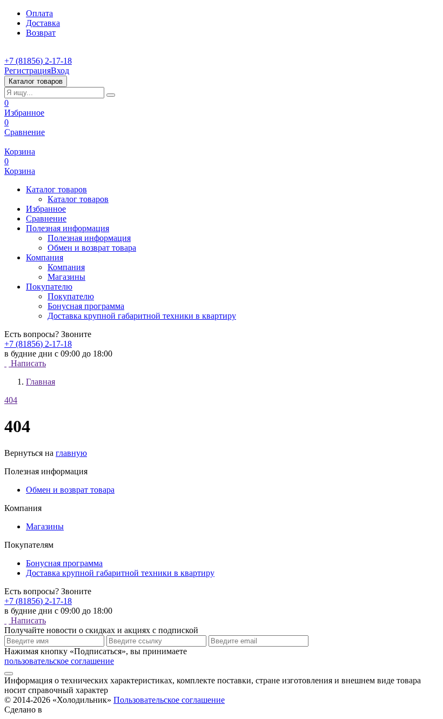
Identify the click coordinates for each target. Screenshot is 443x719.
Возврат (41, 32)
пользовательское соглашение (59, 661)
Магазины (66, 276)
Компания (66, 267)
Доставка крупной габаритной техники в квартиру (142, 315)
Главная (40, 381)
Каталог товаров (78, 199)
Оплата (39, 13)
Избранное (24, 107)
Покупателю (71, 296)
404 (10, 400)
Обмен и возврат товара (92, 247)
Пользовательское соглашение (169, 699)
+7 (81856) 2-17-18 (38, 60)
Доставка (43, 23)
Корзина (19, 151)
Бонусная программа (86, 306)
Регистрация (27, 70)
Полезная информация (89, 238)
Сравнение (24, 127)
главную (71, 453)
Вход (60, 70)
